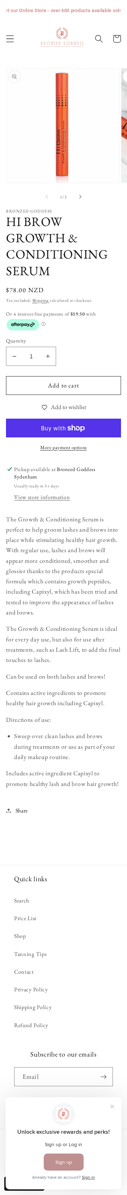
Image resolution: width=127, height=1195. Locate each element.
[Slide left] (47, 197)
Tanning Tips (30, 954)
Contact (24, 971)
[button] (10, 39)
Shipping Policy (33, 1007)
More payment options (63, 447)
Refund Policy (31, 1025)
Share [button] (22, 810)
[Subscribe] (104, 1076)
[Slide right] (80, 197)
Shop (20, 936)
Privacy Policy (31, 989)
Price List (25, 918)
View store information (42, 497)
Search (21, 900)
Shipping (40, 300)
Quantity (16, 340)
